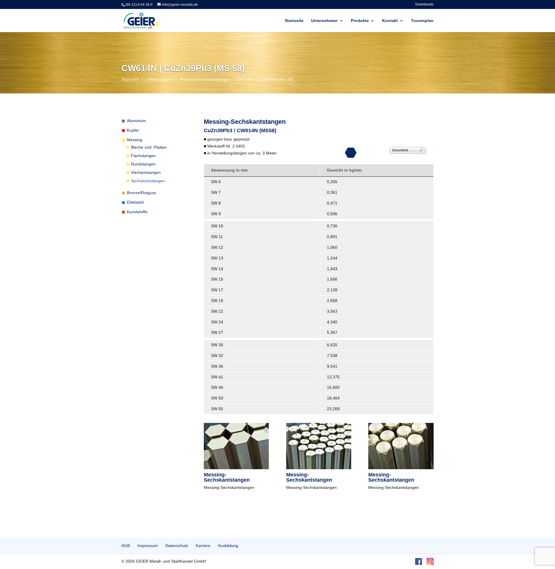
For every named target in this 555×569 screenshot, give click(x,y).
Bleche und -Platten (149, 147)
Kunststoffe (137, 211)
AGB (125, 545)
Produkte (360, 21)
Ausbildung (228, 545)
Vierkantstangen (146, 172)
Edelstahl (135, 202)
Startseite (294, 21)
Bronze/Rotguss (141, 192)
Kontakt (390, 21)
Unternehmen (324, 21)
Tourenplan (422, 21)
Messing (134, 139)
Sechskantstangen (148, 180)
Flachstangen (143, 155)
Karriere (203, 545)
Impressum (147, 545)
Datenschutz (176, 545)
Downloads (424, 4)
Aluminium (136, 120)
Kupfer (133, 130)
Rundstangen (143, 164)
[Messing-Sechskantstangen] (236, 467)
